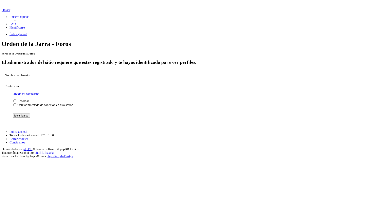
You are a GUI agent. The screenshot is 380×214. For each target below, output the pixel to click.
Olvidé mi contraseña (26, 94)
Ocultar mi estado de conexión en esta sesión (45, 105)
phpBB (27, 149)
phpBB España (44, 152)
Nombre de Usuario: (17, 75)
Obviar (6, 10)
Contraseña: (12, 86)
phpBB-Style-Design (60, 156)
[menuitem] (13, 24)
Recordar (23, 101)
